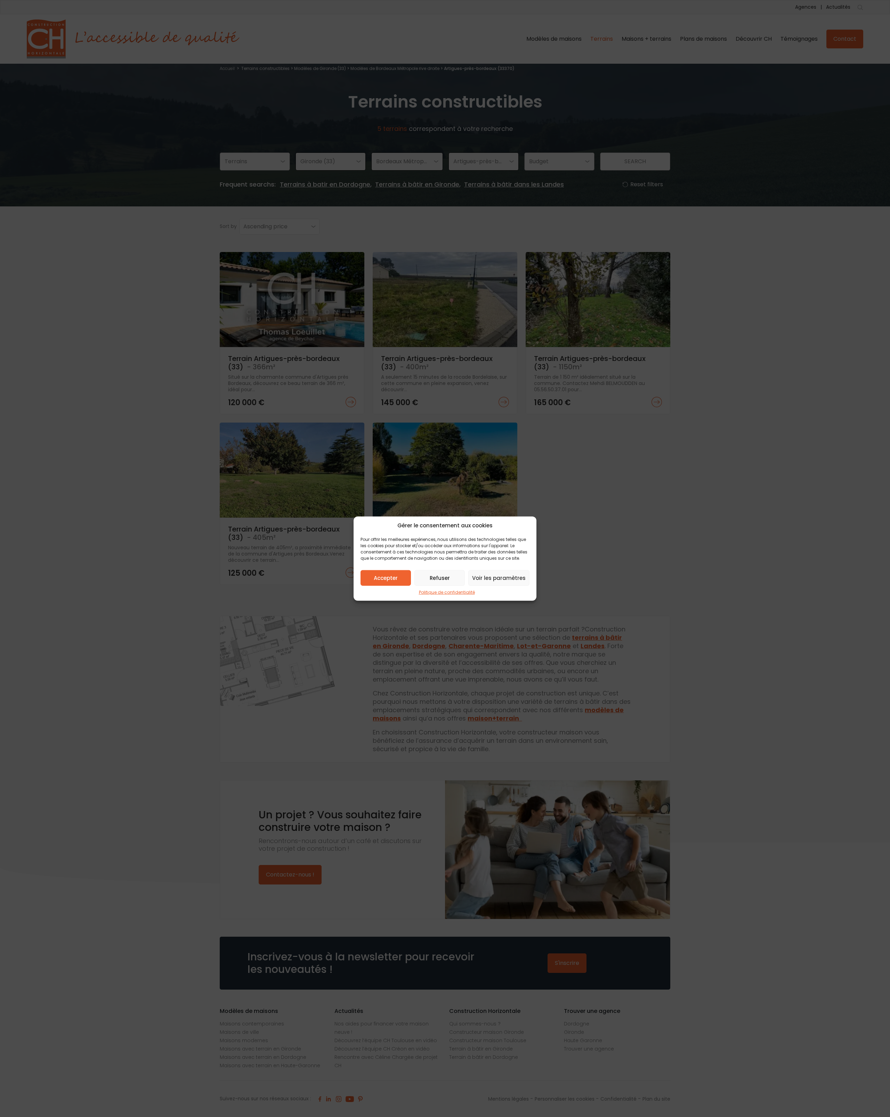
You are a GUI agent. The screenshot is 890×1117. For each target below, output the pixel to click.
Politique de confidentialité (447, 592)
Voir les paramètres (499, 577)
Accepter (386, 577)
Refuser (440, 577)
